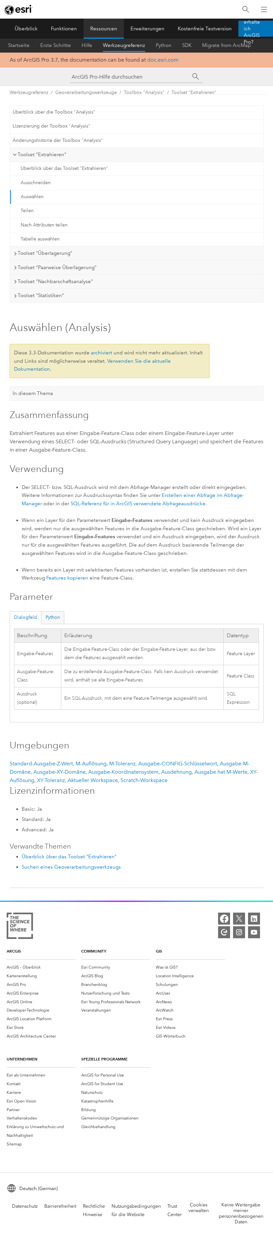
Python (163, 45)
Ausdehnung (176, 772)
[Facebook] (224, 919)
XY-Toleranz (51, 780)
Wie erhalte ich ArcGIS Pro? (252, 29)
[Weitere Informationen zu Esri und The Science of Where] (20, 927)
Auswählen (32, 197)
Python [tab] (53, 617)
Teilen (27, 210)
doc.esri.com (162, 60)
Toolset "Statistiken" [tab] (41, 295)
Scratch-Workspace (144, 780)
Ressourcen (103, 29)
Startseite (19, 45)
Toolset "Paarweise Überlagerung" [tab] (57, 267)
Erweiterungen (147, 29)
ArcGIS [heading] (14, 951)
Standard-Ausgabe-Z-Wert (41, 763)
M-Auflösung (91, 763)
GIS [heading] (159, 951)
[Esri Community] (224, 932)
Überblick (26, 29)
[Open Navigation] (264, 9)
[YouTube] (254, 932)
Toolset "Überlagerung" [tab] (45, 253)
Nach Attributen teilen (44, 225)
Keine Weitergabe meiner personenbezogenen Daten (241, 1213)
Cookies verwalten (198, 1207)
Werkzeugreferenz (124, 45)
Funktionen (64, 29)
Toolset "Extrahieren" (193, 92)
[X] (239, 919)
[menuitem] (41, 967)
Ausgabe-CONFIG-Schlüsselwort (177, 763)
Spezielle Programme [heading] (104, 1058)
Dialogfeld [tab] (25, 617)
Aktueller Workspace (93, 780)
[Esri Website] (19, 9)
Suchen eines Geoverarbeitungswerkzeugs (71, 867)
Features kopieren (67, 578)
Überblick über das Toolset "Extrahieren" (64, 168)
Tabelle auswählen (40, 239)
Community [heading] (93, 951)
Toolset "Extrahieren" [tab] (42, 155)
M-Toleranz (122, 763)
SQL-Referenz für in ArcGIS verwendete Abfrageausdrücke (138, 504)
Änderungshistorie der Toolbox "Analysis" (58, 140)
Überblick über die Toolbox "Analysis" (54, 112)
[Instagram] (239, 932)
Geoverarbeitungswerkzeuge (86, 92)
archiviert (101, 353)
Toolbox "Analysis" (144, 92)
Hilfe (87, 45)
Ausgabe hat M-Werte (220, 772)
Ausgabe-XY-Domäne (59, 772)
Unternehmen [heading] (22, 1058)
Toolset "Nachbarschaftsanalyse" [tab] (55, 281)
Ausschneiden (36, 183)
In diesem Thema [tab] (33, 393)
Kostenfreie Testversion (205, 29)
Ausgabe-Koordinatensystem (123, 772)
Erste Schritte (55, 45)
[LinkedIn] (254, 919)
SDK (186, 45)
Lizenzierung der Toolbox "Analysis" (51, 126)
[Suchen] (245, 9)
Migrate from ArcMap (226, 45)
